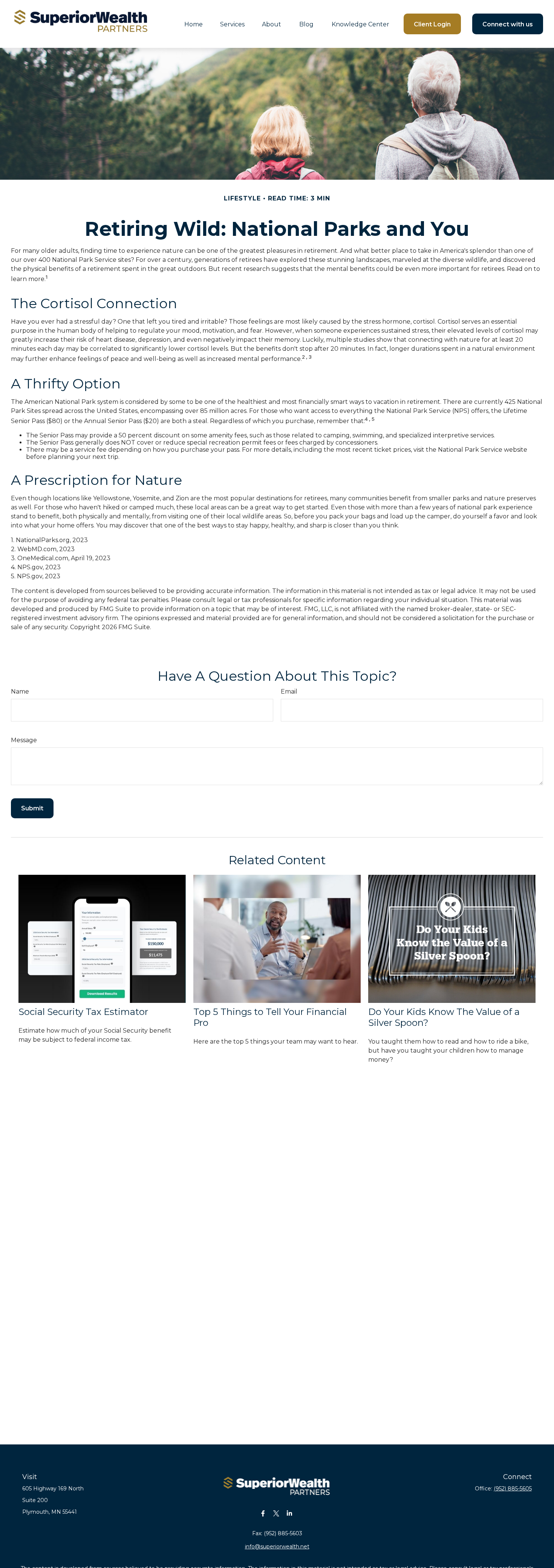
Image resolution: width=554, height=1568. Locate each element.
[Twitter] (276, 1513)
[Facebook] (263, 1513)
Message (24, 740)
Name (20, 691)
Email (289, 691)
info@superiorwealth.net (277, 1546)
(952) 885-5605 (513, 1488)
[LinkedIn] (290, 1513)
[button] (193, 24)
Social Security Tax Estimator (83, 1011)
